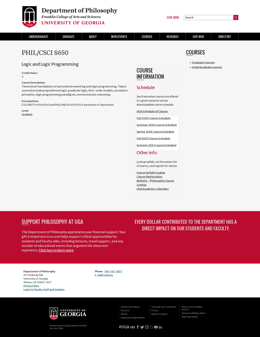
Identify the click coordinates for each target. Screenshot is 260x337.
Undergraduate (38, 36)
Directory (224, 36)
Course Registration (149, 176)
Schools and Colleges (130, 307)
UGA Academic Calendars (153, 189)
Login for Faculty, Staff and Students (44, 289)
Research (172, 36)
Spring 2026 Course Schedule (155, 131)
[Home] (74, 15)
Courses (147, 36)
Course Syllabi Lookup (151, 172)
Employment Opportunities (133, 318)
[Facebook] (137, 327)
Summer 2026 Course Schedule (157, 125)
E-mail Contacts (104, 275)
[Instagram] (147, 327)
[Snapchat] (151, 327)
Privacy (154, 310)
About (93, 36)
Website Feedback (159, 314)
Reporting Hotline (190, 317)
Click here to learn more (56, 250)
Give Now (173, 17)
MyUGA (124, 314)
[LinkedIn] (160, 327)
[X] (142, 327)
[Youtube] (156, 327)
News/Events (119, 36)
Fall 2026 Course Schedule (153, 118)
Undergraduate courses (207, 67)
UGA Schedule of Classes (152, 111)
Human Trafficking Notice (194, 313)
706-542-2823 (113, 271)
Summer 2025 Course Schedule (156, 145)
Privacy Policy (31, 285)
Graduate (68, 36)
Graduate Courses (203, 62)
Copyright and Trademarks (163, 307)
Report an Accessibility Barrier (192, 308)
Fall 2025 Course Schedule (153, 138)
